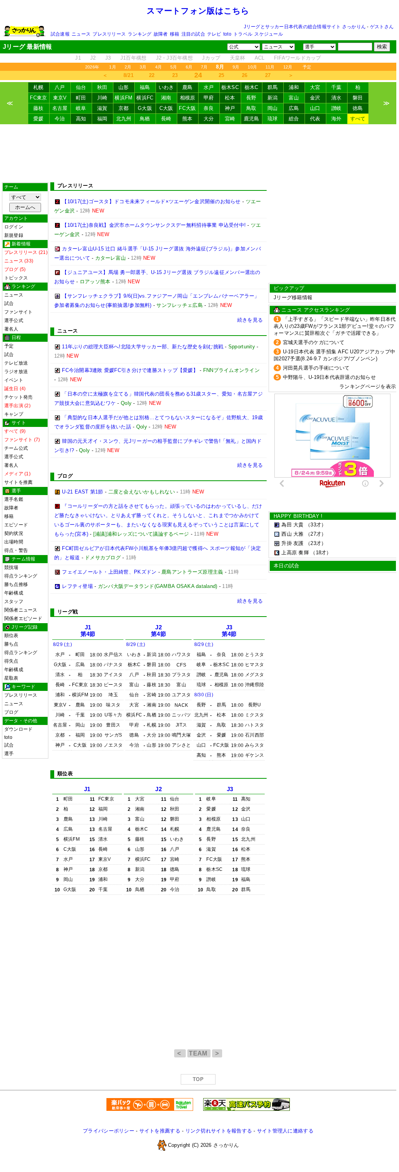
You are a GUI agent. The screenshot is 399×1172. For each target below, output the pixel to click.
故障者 (161, 34)
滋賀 (102, 108)
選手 (9, 753)
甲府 (209, 98)
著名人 (11, 329)
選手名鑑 (13, 499)
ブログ (11, 712)
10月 (252, 67)
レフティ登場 (77, 586)
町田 (81, 98)
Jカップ (211, 58)
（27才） (315, 534)
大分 (209, 119)
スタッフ (13, 601)
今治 (60, 119)
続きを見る (250, 320)
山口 (315, 108)
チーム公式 (16, 448)
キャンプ (13, 414)
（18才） (320, 552)
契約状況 (13, 533)
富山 (294, 98)
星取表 (11, 678)
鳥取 (251, 108)
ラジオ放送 (16, 371)
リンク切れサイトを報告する (218, 1131)
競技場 (11, 567)
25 (221, 75)
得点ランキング (21, 576)
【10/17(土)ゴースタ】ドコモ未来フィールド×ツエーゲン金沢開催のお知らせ (151, 201)
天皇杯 (237, 58)
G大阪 (145, 108)
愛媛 (38, 119)
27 (268, 75)
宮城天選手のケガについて (313, 342)
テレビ (214, 34)
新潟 (272, 98)
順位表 (11, 635)
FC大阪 (187, 108)
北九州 (124, 119)
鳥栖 (145, 119)
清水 (336, 98)
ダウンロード (18, 729)
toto (227, 34)
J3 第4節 (229, 630)
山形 (123, 87)
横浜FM (123, 98)
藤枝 (38, 108)
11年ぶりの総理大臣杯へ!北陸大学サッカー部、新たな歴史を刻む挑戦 (142, 347)
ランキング (139, 34)
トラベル (242, 34)
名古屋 (60, 108)
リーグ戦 (67, 612)
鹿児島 (251, 119)
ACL (260, 58)
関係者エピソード (23, 618)
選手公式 (13, 320)
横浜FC (144, 98)
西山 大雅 (292, 534)
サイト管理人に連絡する (285, 1131)
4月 (158, 67)
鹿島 (187, 87)
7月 (204, 67)
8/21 (128, 75)
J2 (93, 58)
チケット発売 (18, 397)
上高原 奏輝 (295, 552)
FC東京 (38, 98)
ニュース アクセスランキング (315, 310)
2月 (128, 67)
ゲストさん (382, 26)
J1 (78, 58)
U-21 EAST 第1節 (82, 492)
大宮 (315, 87)
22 (152, 75)
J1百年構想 (133, 58)
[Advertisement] (198, 153)
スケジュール (268, 34)
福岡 (102, 119)
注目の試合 (193, 34)
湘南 (166, 98)
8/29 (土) (62, 644)
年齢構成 (13, 593)
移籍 (174, 34)
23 (175, 75)
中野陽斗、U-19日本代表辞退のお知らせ (329, 377)
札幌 (38, 87)
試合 (9, 303)
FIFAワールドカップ (297, 58)
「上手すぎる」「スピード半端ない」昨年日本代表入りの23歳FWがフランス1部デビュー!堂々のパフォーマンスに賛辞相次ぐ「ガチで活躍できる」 (335, 326)
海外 (336, 119)
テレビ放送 (16, 363)
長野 (251, 98)
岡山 (272, 108)
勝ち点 (11, 644)
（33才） (315, 525)
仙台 (81, 87)
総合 (294, 119)
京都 (123, 108)
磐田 (358, 98)
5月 (173, 67)
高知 (81, 119)
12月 (288, 67)
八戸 (60, 87)
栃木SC (230, 87)
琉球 (272, 119)
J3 (108, 58)
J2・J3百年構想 (174, 58)
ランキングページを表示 (367, 386)
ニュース (81, 34)
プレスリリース (109, 34)
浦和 (294, 87)
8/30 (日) (203, 694)
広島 (294, 108)
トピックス (16, 278)
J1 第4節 (88, 630)
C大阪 (166, 108)
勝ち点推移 (16, 584)
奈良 (209, 108)
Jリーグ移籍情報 (293, 297)
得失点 (11, 661)
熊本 (187, 119)
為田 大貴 (292, 525)
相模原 (187, 98)
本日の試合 (286, 566)
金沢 (315, 98)
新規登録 (13, 235)
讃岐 (336, 108)
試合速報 (60, 34)
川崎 (102, 98)
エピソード (16, 525)
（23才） (315, 543)
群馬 (272, 87)
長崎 (166, 119)
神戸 (230, 108)
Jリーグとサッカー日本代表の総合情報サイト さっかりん (305, 26)
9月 (236, 67)
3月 (143, 67)
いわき (166, 87)
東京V (60, 98)
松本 (230, 98)
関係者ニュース (21, 610)
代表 (315, 119)
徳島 (358, 108)
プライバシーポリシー (108, 1131)
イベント (13, 380)
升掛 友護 (292, 543)
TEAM (199, 1053)
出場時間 (13, 542)
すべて (358, 119)
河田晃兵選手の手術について (316, 368)
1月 (112, 67)
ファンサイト (18, 312)
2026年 (92, 67)
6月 (189, 67)
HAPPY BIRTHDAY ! (298, 516)
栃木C (252, 87)
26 (245, 75)
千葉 (336, 87)
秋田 (102, 87)
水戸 (209, 87)
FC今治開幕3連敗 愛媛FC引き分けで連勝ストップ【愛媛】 (130, 370)
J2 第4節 (158, 630)
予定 (307, 67)
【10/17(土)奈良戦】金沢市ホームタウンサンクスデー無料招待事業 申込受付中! (154, 225)
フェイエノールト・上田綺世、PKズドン (109, 572)
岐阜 (81, 108)
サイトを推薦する (159, 1131)
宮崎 (230, 119)
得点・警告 (16, 550)
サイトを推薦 (18, 482)
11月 (270, 67)
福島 (145, 87)
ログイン (13, 227)
